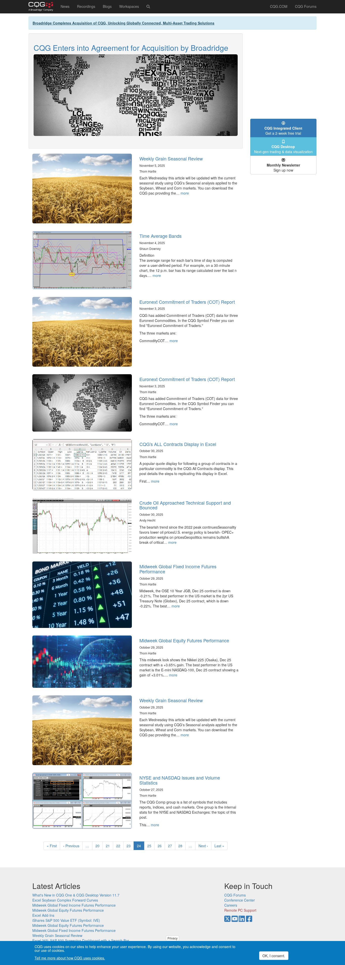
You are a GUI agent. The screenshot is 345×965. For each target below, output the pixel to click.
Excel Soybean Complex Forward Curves (65, 900)
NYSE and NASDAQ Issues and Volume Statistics (179, 780)
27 (171, 845)
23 (130, 845)
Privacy (172, 938)
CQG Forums (305, 6)
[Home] (43, 6)
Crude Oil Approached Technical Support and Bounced (185, 505)
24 (140, 846)
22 (120, 845)
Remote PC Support (240, 910)
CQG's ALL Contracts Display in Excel (177, 444)
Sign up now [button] (283, 167)
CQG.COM (278, 6)
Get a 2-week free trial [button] (283, 131)
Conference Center (239, 900)
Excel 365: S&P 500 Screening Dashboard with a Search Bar (80, 940)
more (185, 193)
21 (109, 845)
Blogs (107, 6)
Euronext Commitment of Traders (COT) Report (187, 301)
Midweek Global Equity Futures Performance (184, 640)
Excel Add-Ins (43, 915)
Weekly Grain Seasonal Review (171, 158)
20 (99, 845)
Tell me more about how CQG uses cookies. (70, 957)
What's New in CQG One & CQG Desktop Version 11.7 (75, 895)
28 (182, 845)
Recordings (86, 6)
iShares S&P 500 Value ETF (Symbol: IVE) (66, 920)
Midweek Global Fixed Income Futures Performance (177, 569)
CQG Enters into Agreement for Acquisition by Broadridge (131, 47)
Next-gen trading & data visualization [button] (283, 149)
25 (151, 845)
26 (161, 845)
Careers (230, 905)
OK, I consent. (273, 955)
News (65, 6)
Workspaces (129, 6)
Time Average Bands (160, 235)
